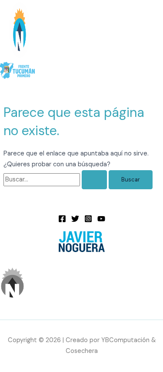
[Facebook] (62, 221)
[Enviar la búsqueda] (94, 180)
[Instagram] (88, 221)
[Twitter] (75, 221)
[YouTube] (101, 221)
